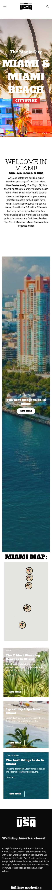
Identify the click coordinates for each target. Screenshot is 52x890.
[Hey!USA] (26, 6)
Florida (23, 395)
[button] (28, 608)
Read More (26, 411)
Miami (30, 395)
